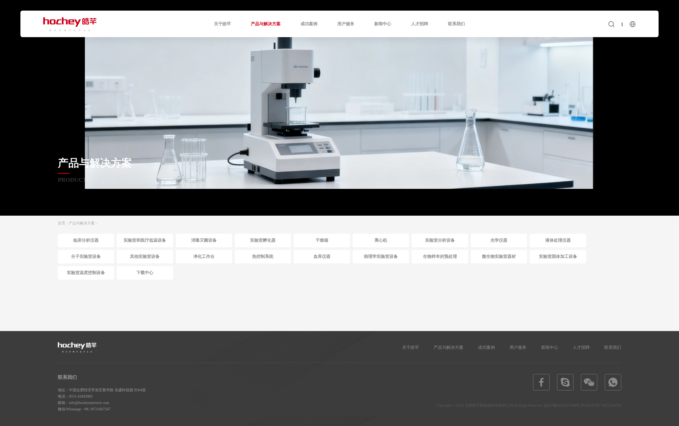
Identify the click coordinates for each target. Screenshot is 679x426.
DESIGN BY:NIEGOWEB (601, 405)
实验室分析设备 (440, 240)
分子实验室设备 (86, 256)
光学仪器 (498, 240)
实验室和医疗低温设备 (145, 240)
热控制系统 (262, 256)
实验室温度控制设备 (86, 272)
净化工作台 (204, 256)
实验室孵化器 (263, 240)
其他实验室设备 (145, 256)
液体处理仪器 (558, 240)
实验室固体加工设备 (558, 256)
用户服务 (345, 23)
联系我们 (456, 23)
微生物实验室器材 (499, 256)
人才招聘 (419, 23)
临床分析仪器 (86, 240)
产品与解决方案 (266, 23)
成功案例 (309, 23)
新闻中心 (382, 23)
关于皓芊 (222, 23)
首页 (61, 223)
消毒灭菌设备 (204, 240)
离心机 (381, 240)
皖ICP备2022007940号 (562, 405)
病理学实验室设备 (381, 256)
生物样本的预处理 (440, 256)
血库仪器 (322, 256)
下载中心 (144, 272)
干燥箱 (322, 240)
